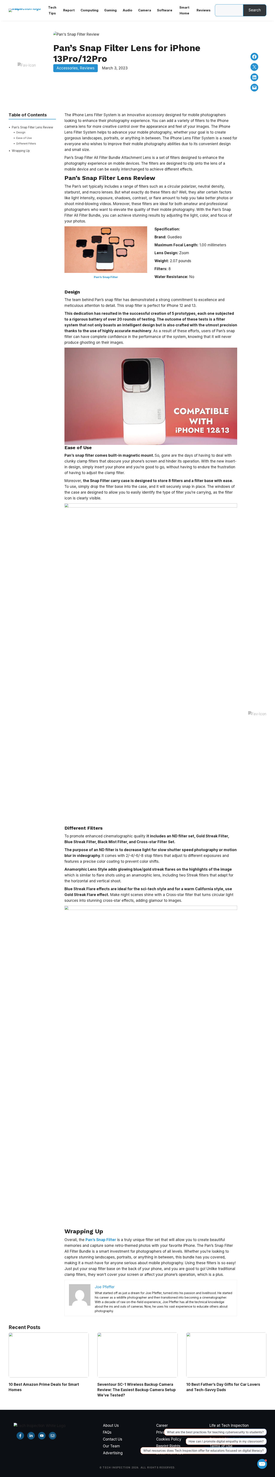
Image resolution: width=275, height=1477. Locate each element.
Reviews (87, 68)
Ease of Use (24, 137)
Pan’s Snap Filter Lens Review (32, 127)
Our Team (111, 1446)
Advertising (113, 1453)
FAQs (107, 1432)
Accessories (67, 68)
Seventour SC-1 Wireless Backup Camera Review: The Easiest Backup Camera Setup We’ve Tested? (136, 1389)
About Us (111, 1425)
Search (255, 10)
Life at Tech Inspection (229, 1425)
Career (162, 1425)
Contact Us (112, 1439)
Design (20, 132)
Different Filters (26, 143)
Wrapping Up (21, 150)
